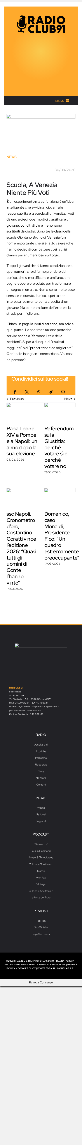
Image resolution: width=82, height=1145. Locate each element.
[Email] (63, 392)
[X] (27, 392)
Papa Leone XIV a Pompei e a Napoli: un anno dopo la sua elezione (22, 441)
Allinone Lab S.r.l (64, 968)
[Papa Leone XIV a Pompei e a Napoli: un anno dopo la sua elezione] (22, 412)
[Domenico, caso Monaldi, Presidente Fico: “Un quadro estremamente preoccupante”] (60, 498)
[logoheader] (41, 17)
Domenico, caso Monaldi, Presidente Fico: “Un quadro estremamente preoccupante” (61, 535)
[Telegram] (51, 392)
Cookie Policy (27, 968)
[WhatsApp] (39, 392)
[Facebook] (15, 392)
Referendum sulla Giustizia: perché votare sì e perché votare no (59, 447)
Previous (17, 399)
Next (68, 399)
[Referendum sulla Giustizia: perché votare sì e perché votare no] (60, 412)
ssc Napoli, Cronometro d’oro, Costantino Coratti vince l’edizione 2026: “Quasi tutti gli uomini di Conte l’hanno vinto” (21, 548)
